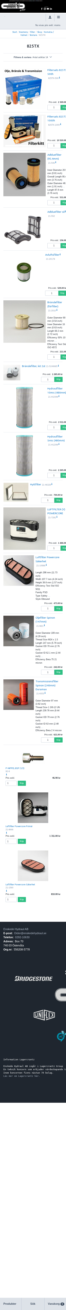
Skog (39, 32)
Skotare (33, 35)
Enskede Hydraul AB (15, 929)
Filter (32, 32)
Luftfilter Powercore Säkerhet (20, 884)
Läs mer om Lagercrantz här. (21, 1076)
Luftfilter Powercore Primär (19, 826)
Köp (58, 379)
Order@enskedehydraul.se (30, 933)
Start (14, 32)
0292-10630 (22, 937)
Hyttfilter (35, 484)
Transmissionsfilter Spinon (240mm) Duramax (47, 685)
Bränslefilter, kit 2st (33, 366)
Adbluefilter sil (56, 211)
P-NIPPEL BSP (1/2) (15, 768)
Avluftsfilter (52, 254)
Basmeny (23, 32)
